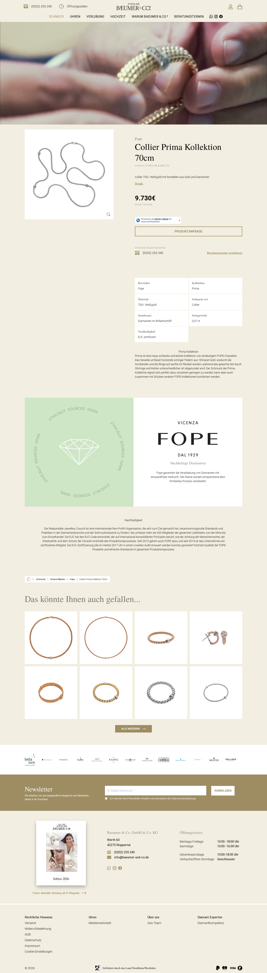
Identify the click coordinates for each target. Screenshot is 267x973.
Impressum (32, 946)
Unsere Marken (57, 579)
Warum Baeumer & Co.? (150, 16)
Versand (30, 923)
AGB (28, 934)
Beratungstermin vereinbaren (224, 253)
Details (139, 184)
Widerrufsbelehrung (38, 929)
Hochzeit (118, 16)
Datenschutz (33, 940)
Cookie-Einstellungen (38, 951)
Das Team (154, 923)
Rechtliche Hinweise (38, 917)
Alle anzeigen (133, 728)
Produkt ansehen (51, 657)
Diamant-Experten (210, 917)
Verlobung (95, 16)
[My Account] (230, 6)
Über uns (153, 917)
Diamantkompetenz (211, 923)
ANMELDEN (222, 790)
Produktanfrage (188, 231)
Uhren (75, 16)
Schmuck (56, 16)
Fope (72, 579)
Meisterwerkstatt (100, 923)
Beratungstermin (189, 16)
